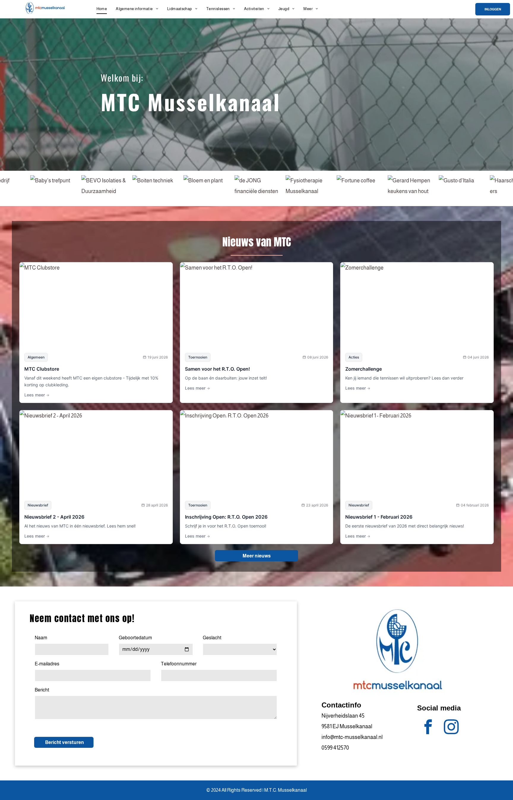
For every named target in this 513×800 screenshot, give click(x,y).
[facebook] (428, 728)
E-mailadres (47, 663)
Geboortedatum (135, 637)
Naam (41, 637)
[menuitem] (102, 9)
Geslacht (212, 637)
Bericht (42, 689)
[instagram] (451, 728)
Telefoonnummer (179, 663)
